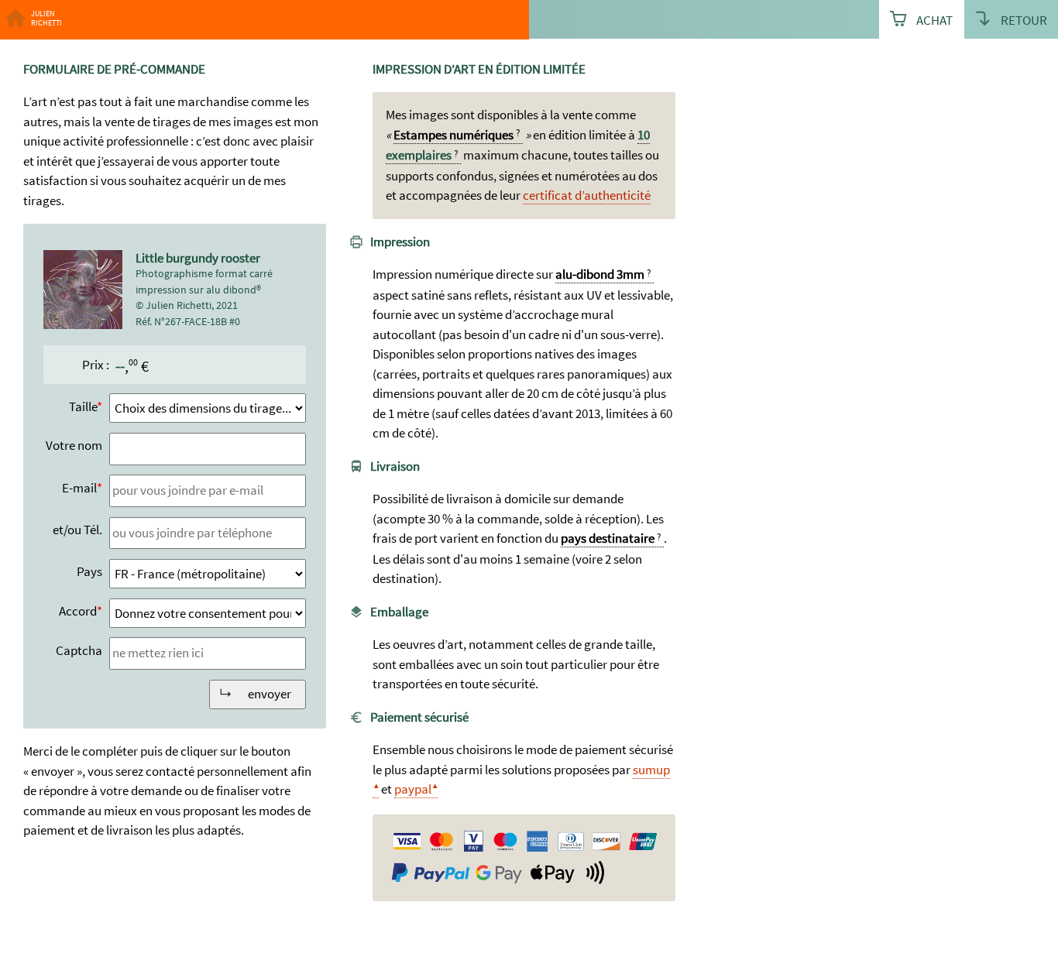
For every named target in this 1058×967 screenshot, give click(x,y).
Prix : (95, 364)
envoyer (269, 693)
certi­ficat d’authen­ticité (587, 195)
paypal (412, 788)
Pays (89, 571)
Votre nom (74, 445)
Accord (78, 610)
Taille (83, 406)
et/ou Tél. (77, 529)
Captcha (79, 650)
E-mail (79, 487)
